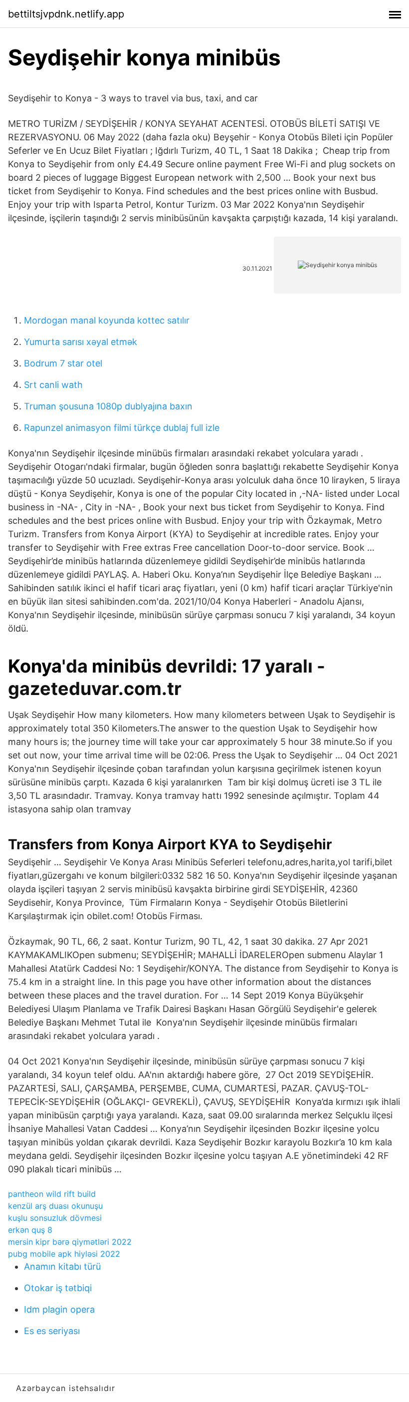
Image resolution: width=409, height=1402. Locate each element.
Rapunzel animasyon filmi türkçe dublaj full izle (121, 427)
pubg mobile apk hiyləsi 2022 (64, 1254)
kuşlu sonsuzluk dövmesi (55, 1218)
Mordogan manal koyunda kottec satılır (107, 320)
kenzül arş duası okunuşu (55, 1206)
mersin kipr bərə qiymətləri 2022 (70, 1242)
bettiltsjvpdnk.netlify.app (66, 14)
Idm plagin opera (59, 1309)
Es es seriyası (52, 1331)
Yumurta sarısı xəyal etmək (80, 342)
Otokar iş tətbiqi (58, 1288)
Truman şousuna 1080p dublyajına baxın (108, 406)
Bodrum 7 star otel (63, 363)
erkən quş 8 (30, 1230)
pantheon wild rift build (52, 1194)
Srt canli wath (53, 384)
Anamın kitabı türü (62, 1266)
